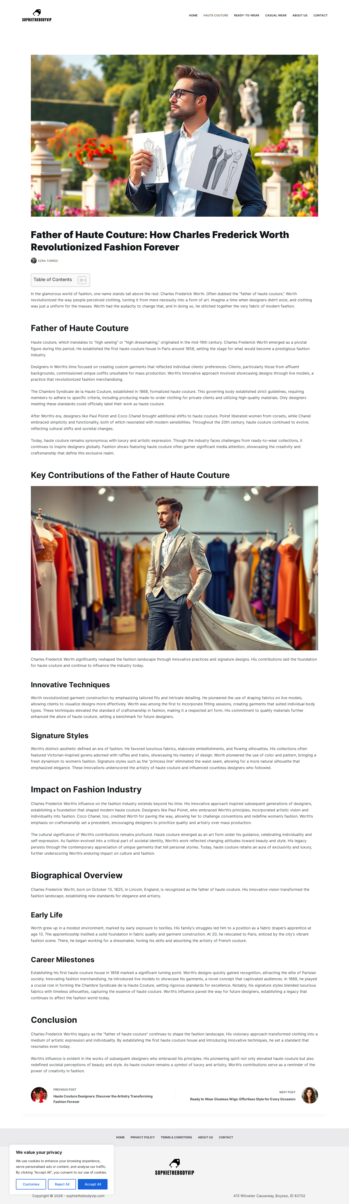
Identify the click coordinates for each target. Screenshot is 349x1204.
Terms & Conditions (176, 1137)
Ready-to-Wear (246, 15)
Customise (31, 1184)
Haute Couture (215, 15)
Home (193, 15)
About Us (299, 15)
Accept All (93, 1184)
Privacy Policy (143, 1137)
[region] (61, 1169)
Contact (320, 15)
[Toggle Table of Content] (79, 280)
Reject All (62, 1184)
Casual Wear (276, 15)
